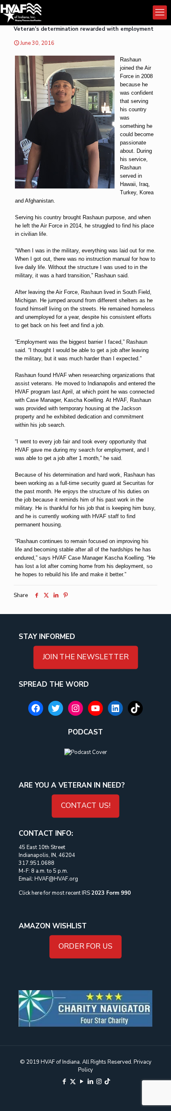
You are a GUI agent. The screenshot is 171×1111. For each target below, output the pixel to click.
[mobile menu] (160, 12)
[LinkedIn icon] (90, 1081)
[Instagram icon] (99, 1081)
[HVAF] (21, 12)
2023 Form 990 (111, 893)
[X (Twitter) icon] (73, 1081)
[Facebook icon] (64, 1081)
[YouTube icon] (81, 1081)
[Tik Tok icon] (107, 1081)
